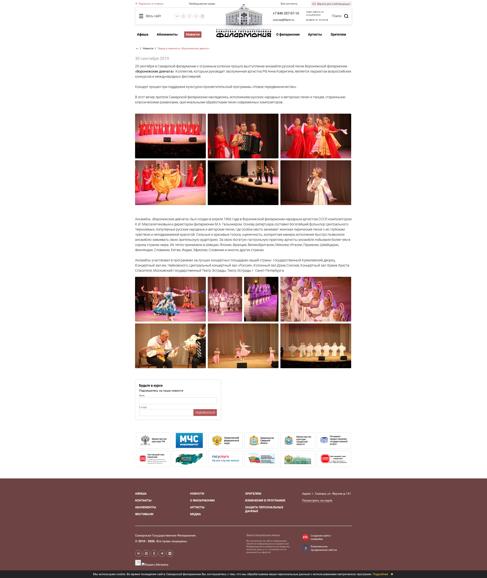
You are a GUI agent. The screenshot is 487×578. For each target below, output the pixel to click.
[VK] (177, 16)
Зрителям (338, 34)
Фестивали (144, 514)
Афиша (142, 34)
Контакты (143, 500)
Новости (148, 48)
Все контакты (289, 3)
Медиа (195, 514)
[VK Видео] (202, 16)
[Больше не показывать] (392, 574)
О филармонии (288, 34)
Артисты (315, 34)
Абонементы (167, 34)
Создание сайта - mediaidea (321, 537)
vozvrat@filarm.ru (283, 19)
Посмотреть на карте (317, 500)
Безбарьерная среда (202, 3)
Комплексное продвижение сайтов (324, 548)
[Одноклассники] (189, 16)
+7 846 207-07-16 (286, 13)
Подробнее (380, 574)
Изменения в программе (265, 500)
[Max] (183, 16)
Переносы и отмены (150, 3)
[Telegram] (196, 16)
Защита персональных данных (263, 535)
